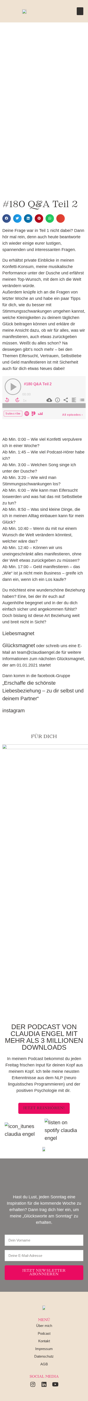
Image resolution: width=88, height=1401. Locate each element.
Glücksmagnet (18, 645)
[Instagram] (32, 1384)
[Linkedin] (44, 1384)
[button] (80, 11)
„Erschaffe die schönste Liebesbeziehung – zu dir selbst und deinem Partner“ (43, 690)
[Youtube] (55, 1384)
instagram (13, 710)
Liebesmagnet (18, 633)
